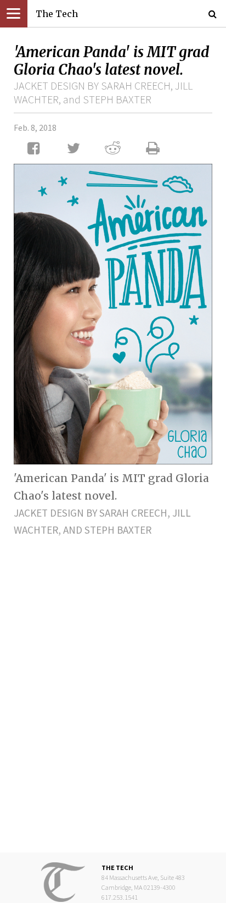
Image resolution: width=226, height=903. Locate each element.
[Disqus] (113, 686)
